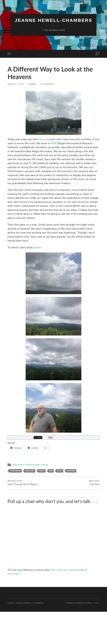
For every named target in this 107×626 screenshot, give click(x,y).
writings (44, 465)
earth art (29, 471)
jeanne (32, 84)
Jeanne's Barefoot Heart (29, 465)
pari (51, 471)
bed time (94, 483)
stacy (59, 471)
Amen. (38, 247)
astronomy (15, 471)
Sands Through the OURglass (22, 483)
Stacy (42, 139)
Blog (15, 465)
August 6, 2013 (16, 84)
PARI (54, 143)
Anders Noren (84, 603)
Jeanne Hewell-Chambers (53, 20)
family (42, 471)
